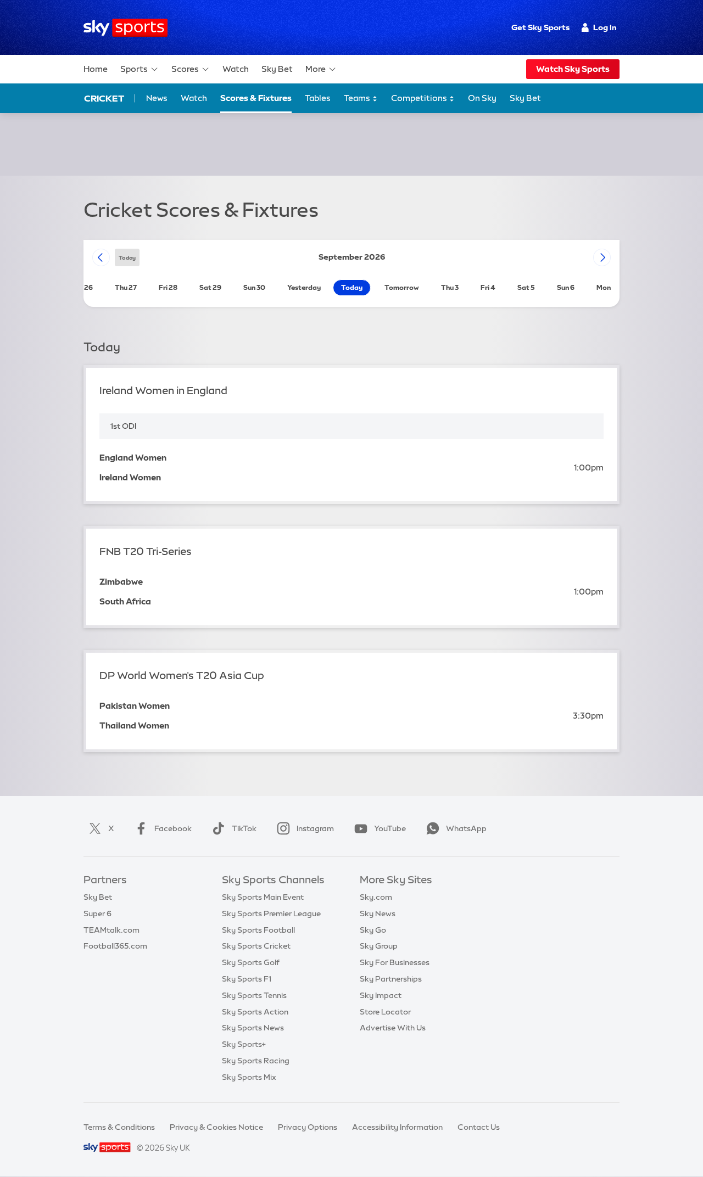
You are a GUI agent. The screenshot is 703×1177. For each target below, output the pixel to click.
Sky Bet (277, 69)
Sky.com (376, 897)
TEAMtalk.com (111, 930)
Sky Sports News (253, 1028)
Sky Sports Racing (255, 1060)
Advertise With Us (393, 1028)
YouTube (390, 828)
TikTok (244, 828)
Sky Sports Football (258, 930)
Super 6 (97, 913)
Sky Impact (380, 995)
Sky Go (373, 930)
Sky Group (379, 946)
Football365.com (115, 946)
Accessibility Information (397, 1127)
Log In (605, 27)
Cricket (104, 98)
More (315, 69)
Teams (358, 98)
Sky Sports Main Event (263, 897)
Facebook (173, 828)
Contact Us (478, 1127)
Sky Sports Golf (251, 962)
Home (95, 69)
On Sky (482, 98)
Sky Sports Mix (249, 1077)
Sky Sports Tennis (254, 995)
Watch (235, 69)
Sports (134, 69)
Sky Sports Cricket (256, 946)
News (157, 98)
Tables (318, 98)
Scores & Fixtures (256, 98)
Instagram (315, 828)
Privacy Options (307, 1127)
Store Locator (385, 1012)
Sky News (377, 913)
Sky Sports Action (255, 1012)
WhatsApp (466, 828)
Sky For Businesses (394, 962)
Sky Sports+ (244, 1044)
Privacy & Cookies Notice (216, 1127)
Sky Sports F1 (246, 979)
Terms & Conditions (119, 1127)
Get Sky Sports (540, 27)
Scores (185, 69)
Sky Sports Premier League (271, 913)
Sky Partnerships (391, 979)
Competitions (420, 98)
